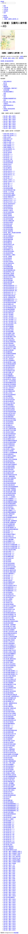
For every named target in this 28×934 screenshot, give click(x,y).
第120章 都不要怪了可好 (9, 336)
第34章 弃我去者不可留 (9, 190)
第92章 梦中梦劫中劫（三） (10, 288)
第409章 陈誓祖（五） (9, 827)
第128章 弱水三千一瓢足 (9, 348)
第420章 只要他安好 (8, 846)
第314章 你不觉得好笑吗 (9, 665)
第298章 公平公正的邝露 (9, 638)
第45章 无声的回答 (8, 208)
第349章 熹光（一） (8, 725)
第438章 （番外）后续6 (9, 875)
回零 (4, 95)
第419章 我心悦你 (7, 844)
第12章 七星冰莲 (7, 152)
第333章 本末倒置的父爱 (9, 698)
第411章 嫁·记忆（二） (9, 831)
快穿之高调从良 (7, 81)
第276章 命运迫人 (7, 600)
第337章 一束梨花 (7, 704)
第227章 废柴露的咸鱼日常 (10, 517)
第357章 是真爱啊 (7, 739)
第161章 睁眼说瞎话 (8, 404)
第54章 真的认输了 (8, 224)
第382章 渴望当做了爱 (9, 781)
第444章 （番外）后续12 (9, 885)
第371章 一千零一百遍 (9, 762)
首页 (4, 5)
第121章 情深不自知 (8, 338)
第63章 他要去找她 (8, 239)
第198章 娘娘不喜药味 (9, 467)
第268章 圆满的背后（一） (10, 587)
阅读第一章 (3, 61)
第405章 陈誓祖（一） (9, 820)
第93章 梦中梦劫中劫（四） (10, 290)
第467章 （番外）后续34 (9, 121)
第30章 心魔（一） (8, 183)
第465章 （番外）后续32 (9, 124)
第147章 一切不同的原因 (9, 381)
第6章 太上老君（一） (9, 142)
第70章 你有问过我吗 (8, 251)
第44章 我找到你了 (8, 207)
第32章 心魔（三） (8, 186)
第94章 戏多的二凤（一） (9, 292)
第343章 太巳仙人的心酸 (9, 715)
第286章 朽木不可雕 (8, 617)
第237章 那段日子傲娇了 (9, 534)
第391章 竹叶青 (7, 796)
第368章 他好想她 (7, 757)
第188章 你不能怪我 (8, 450)
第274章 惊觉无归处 (8, 597)
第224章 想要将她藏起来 (9, 512)
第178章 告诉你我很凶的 (9, 433)
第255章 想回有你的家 (9, 565)
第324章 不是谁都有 (8, 682)
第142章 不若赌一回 (8, 372)
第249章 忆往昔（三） (9, 554)
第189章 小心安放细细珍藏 (10, 452)
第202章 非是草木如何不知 (10, 474)
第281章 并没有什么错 (9, 609)
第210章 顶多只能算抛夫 (9, 488)
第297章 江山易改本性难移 (10, 636)
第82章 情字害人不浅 (8, 271)
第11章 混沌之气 (7, 150)
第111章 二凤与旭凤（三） (10, 321)
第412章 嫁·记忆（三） (9, 832)
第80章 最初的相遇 (8, 268)
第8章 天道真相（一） (9, 145)
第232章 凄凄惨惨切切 (9, 525)
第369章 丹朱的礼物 (8, 759)
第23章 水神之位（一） (9, 171)
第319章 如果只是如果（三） (10, 674)
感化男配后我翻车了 (8, 91)
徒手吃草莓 (6, 90)
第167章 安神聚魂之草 (9, 415)
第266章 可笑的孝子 (8, 583)
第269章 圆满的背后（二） (10, 588)
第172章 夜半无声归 (8, 423)
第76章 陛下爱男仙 (8, 261)
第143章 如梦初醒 (7, 374)
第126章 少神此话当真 (9, 345)
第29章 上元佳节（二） (9, 181)
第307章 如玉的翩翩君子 (9, 653)
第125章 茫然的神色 (8, 343)
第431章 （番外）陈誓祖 (9, 863)
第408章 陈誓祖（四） (9, 825)
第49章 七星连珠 (7, 215)
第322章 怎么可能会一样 (9, 679)
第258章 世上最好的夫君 (9, 570)
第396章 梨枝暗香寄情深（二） (11, 805)
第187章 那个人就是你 (9, 449)
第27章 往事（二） (8, 178)
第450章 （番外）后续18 (9, 895)
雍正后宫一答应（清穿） (9, 101)
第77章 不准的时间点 (8, 263)
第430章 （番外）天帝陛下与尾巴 (11, 861)
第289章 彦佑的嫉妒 (8, 623)
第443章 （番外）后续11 (9, 883)
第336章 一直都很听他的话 (10, 703)
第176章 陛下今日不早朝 (9, 430)
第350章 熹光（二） (8, 727)
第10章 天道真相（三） (9, 149)
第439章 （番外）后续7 (9, 877)
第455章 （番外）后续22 (9, 904)
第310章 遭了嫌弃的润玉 (9, 658)
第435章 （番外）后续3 (9, 870)
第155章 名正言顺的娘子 (9, 394)
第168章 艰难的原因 (8, 416)
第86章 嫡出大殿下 (8, 278)
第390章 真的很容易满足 (9, 795)
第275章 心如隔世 (7, 599)
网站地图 (16, 932)
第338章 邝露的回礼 (8, 706)
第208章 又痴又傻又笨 (9, 485)
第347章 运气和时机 (8, 721)
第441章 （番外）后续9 (9, 880)
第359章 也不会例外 (8, 742)
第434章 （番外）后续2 (9, 868)
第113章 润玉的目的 (8, 324)
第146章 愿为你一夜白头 (9, 379)
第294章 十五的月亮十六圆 (10, 631)
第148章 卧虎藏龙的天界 (9, 382)
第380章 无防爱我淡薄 (9, 778)
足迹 (4, 12)
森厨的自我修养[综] (8, 105)
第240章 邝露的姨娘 (8, 539)
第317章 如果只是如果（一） (10, 670)
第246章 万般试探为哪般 (9, 549)
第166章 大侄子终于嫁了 (9, 413)
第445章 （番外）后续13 (9, 887)
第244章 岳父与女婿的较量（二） (11, 546)
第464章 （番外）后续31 (9, 126)
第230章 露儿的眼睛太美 (9, 522)
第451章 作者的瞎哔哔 (9, 897)
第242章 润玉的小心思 (9, 542)
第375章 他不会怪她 (8, 769)
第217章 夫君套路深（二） (10, 500)
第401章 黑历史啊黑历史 (9, 814)
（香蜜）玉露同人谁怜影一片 (10, 19)
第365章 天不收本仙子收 (9, 752)
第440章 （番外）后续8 (9, 878)
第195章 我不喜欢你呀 (9, 462)
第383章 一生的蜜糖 (8, 783)
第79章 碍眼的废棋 (8, 266)
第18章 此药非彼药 (8, 162)
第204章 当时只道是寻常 (9, 478)
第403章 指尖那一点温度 (9, 817)
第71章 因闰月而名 (8, 253)
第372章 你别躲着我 (8, 764)
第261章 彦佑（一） (8, 575)
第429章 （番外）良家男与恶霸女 (11, 860)
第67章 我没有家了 (8, 246)
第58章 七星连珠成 (8, 230)
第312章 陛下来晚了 (8, 662)
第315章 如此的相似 (8, 667)
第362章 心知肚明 (7, 747)
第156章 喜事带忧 (7, 396)
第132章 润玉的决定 (8, 355)
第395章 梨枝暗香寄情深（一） (11, 803)
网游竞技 (5, 17)
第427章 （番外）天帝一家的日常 (11, 856)
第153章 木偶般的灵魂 (9, 391)
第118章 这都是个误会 (9, 333)
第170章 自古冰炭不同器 (9, 420)
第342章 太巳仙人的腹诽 (9, 713)
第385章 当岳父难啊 (8, 786)
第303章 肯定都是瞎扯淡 (9, 646)
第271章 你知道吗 (7, 592)
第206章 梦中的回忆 (8, 481)
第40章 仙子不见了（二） (9, 200)
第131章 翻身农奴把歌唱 (9, 353)
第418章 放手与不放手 (9, 843)
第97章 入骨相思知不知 (9, 297)
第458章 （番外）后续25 (9, 909)
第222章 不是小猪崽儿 (9, 508)
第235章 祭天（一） (8, 531)
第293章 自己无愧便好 (9, 629)
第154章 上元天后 (7, 392)
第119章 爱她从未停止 (9, 334)
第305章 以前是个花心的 (9, 650)
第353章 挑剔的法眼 (8, 732)
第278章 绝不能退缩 (8, 604)
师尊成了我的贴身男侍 (9, 108)
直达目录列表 (10, 61)
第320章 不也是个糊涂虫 (9, 675)
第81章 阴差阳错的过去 (9, 270)
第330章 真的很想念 (8, 692)
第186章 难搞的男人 (8, 447)
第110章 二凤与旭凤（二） (10, 319)
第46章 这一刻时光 (8, 210)
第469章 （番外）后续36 (9, 117)
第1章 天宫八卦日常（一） (10, 133)
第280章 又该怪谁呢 (8, 607)
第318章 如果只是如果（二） (10, 672)
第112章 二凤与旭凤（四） (10, 323)
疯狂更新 (5, 110)
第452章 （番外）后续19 (9, 899)
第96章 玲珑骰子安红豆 (9, 295)
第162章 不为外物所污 (9, 406)
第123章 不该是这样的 (9, 340)
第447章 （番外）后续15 (9, 890)
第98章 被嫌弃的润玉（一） (10, 299)
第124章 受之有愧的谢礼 (9, 341)
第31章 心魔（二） (8, 184)
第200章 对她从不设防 (9, 471)
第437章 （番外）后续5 (9, 873)
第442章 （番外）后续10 (9, 882)
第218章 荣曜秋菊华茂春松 (10, 502)
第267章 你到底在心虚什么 (10, 585)
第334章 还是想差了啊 (9, 699)
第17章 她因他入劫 (8, 161)
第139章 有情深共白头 (9, 367)
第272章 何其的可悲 (8, 594)
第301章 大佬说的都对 (9, 643)
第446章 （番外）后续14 (9, 889)
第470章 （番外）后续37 (9, 58)
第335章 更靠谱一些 (8, 701)
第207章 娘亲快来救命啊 (9, 483)
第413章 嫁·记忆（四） (9, 834)
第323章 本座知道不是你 (9, 681)
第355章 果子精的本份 (9, 735)
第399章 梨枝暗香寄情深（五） (11, 810)
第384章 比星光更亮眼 (9, 785)
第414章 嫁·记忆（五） (9, 836)
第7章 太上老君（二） (9, 144)
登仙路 (5, 84)
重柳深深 (5, 86)
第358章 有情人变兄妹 (9, 740)
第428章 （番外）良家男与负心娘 (11, 858)
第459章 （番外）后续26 (9, 911)
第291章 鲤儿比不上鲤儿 (9, 626)
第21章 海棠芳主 (7, 167)
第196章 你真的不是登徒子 (10, 464)
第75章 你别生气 (7, 259)
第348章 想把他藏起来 (9, 723)
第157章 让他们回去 (8, 398)
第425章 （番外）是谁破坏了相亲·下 (12, 853)
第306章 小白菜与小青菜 (9, 652)
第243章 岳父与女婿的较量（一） (11, 544)
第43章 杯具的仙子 (8, 205)
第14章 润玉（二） (8, 155)
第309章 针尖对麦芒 (8, 657)
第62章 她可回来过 (8, 237)
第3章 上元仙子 (7, 137)
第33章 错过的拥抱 (8, 188)
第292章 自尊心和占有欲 (9, 628)
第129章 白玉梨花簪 (8, 350)
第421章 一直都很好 (8, 848)
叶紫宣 (21, 56)
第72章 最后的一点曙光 (9, 254)
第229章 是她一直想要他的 (10, 520)
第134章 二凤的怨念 (8, 358)
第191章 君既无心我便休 (9, 456)
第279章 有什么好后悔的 (9, 606)
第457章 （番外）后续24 (9, 907)
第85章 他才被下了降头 (9, 277)
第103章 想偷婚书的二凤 (9, 307)
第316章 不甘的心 (7, 669)
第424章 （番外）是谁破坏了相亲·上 (12, 851)
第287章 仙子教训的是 (9, 619)
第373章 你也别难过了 (9, 766)
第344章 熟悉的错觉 (8, 716)
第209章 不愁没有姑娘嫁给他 (10, 486)
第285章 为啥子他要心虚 (9, 616)
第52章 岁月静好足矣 (8, 220)
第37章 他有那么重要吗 (9, 195)
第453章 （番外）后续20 (9, 900)
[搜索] (1, 3)
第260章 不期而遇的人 (9, 573)
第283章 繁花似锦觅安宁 (9, 612)
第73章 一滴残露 (7, 256)
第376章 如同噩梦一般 (9, 771)
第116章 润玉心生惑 (8, 329)
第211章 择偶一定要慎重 (9, 490)
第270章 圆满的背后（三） (10, 590)
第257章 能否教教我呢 (9, 568)
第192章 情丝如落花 (8, 457)
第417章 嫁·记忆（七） (9, 841)
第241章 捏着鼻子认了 (9, 541)
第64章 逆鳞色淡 (7, 241)
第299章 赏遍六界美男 (9, 640)
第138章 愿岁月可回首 (9, 365)
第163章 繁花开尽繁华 (9, 408)
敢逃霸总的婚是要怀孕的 (9, 98)
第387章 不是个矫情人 (9, 790)
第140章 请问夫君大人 (9, 369)
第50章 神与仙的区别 (8, 217)
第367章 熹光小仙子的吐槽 (10, 756)
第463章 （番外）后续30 (9, 128)
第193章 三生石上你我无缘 (10, 459)
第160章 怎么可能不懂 (9, 403)
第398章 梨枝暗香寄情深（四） (11, 808)
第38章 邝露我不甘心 (8, 196)
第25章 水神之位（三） (9, 174)
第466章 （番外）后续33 (9, 123)
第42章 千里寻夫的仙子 (9, 203)
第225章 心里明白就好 (9, 513)
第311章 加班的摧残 (8, 660)
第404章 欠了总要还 (8, 819)
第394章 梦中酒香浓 (8, 802)
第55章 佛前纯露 (7, 225)
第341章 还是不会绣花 (9, 711)
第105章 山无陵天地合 (9, 311)
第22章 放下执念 (7, 169)
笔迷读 (2, 1)
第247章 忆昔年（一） (9, 551)
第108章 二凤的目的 (8, 316)
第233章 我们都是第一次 (9, 527)
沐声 (4, 96)
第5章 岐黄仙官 (7, 140)
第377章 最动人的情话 (9, 773)
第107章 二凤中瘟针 (8, 314)
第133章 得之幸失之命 (9, 357)
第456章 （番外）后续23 (9, 906)
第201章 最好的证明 (8, 473)
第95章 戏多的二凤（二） (9, 294)
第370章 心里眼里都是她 (9, 761)
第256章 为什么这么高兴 (9, 566)
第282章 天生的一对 (8, 611)
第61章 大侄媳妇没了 (8, 236)
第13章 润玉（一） (8, 154)
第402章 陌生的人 (7, 815)
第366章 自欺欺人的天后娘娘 (10, 754)
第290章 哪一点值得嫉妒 (9, 624)
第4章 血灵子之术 (7, 138)
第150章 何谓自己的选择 (9, 386)
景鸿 (4, 100)
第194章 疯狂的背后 (8, 461)
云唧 (4, 93)
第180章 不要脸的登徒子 (9, 437)
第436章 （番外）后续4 (9, 871)
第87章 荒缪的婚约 (8, 280)
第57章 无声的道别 (8, 229)
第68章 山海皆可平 (8, 248)
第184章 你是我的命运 (9, 444)
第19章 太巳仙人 (7, 164)
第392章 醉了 (6, 798)
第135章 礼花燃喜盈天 (9, 360)
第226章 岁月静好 (7, 515)
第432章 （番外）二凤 (9, 865)
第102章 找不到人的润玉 (9, 306)
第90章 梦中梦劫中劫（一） (10, 285)
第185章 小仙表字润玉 (9, 445)
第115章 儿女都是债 (8, 328)
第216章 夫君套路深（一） (10, 498)
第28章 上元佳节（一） (9, 179)
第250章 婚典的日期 (8, 556)
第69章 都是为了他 (8, 249)
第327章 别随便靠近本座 (9, 687)
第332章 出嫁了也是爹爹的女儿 (11, 696)
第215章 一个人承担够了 (9, 496)
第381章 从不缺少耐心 (9, 779)
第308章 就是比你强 (8, 655)
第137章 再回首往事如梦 (9, 363)
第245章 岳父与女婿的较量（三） (11, 548)
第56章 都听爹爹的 (8, 227)
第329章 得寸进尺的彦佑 (9, 691)
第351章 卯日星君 (7, 728)
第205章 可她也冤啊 (8, 479)
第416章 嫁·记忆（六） (9, 839)
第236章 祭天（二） (8, 532)
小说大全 (5, 9)
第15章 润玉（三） (8, 157)
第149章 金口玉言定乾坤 (9, 384)
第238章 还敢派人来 (8, 536)
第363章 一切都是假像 (9, 749)
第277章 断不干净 (7, 602)
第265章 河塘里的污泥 (9, 582)
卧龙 (4, 107)
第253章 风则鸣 (7, 561)
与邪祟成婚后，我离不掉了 (10, 88)
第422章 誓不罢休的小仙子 (10, 849)
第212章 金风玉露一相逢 (9, 491)
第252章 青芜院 (7, 560)
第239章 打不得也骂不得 (9, 537)
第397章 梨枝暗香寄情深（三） (11, 807)
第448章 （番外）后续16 (9, 892)
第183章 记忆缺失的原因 (9, 442)
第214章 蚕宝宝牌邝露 (9, 495)
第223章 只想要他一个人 (9, 510)
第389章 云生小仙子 (8, 793)
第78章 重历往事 (7, 265)
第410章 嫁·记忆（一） (9, 829)
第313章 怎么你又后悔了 (9, 664)
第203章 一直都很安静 (9, 476)
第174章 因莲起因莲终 (9, 427)
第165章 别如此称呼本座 (9, 411)
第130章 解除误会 (7, 352)
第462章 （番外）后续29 (9, 916)
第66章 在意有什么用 (8, 244)
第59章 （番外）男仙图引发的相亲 (12, 232)
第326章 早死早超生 (8, 686)
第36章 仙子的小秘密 (8, 193)
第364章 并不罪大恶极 (9, 750)
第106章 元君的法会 (8, 312)
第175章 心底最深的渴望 (9, 428)
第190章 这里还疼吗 (8, 454)
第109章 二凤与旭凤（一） (10, 317)
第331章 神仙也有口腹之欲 (10, 694)
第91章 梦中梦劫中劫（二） (10, 287)
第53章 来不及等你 (8, 222)
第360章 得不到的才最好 (9, 744)
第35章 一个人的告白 (8, 191)
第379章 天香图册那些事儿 (10, 776)
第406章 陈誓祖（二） (9, 822)
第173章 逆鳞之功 (7, 425)
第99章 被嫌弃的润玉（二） (10, 300)
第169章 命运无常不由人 (9, 418)
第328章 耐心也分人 (8, 689)
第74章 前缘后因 (7, 258)
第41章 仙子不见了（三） (9, 202)
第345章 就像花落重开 (9, 718)
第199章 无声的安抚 (8, 469)
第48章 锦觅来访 (7, 213)
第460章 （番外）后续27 (9, 912)
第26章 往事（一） (8, 176)
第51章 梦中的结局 (8, 219)
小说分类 (5, 7)
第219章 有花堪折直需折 (9, 503)
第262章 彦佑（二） (8, 577)
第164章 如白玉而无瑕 (9, 409)
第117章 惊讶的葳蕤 (8, 331)
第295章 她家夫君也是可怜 (10, 633)
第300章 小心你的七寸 (9, 641)
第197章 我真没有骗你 (9, 466)
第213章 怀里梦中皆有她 (9, 493)
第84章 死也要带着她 (8, 275)
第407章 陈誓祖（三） (9, 824)
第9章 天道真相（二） (9, 147)
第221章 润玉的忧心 (8, 507)
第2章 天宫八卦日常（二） (10, 135)
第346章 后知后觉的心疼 (9, 720)
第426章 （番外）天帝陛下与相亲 (11, 854)
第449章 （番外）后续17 (9, 894)
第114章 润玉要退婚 (8, 326)
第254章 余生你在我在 (9, 563)
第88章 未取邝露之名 (8, 282)
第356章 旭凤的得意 (8, 737)
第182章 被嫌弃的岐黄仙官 (10, 440)
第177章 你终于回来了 (9, 432)
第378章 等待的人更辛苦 (9, 774)
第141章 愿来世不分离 (9, 370)
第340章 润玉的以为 (8, 710)
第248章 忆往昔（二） (9, 553)
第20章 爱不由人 (7, 166)
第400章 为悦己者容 (8, 812)
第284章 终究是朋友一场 (9, 614)
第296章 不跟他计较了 (9, 635)
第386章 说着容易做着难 (9, 788)
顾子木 (5, 83)
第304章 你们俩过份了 (9, 648)
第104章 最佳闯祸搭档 (9, 309)
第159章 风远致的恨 (8, 401)
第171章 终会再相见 (8, 421)
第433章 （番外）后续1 (9, 866)
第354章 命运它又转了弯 (9, 733)
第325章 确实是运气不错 (9, 684)
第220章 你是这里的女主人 (10, 505)
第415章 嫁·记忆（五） (9, 837)
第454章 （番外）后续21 (9, 902)
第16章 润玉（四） (8, 159)
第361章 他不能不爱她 (9, 745)
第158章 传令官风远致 (9, 399)
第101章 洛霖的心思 (8, 304)
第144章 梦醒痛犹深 (8, 375)
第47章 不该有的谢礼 (8, 212)
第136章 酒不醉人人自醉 (9, 362)
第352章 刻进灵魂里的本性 (10, 730)
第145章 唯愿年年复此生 (9, 377)
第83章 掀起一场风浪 (8, 273)
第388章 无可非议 (7, 791)
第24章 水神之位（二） (9, 173)
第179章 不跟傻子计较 (9, 435)
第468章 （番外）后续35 (9, 119)
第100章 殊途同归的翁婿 (9, 302)
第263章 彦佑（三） (8, 578)
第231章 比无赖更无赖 (9, 524)
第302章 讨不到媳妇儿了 (9, 645)
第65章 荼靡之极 (7, 242)
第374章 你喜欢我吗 (8, 767)
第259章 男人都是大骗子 (9, 571)
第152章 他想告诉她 (8, 389)
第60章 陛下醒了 (7, 234)
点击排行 (5, 11)
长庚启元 (5, 103)
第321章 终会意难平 (8, 677)
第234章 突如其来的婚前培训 (10, 529)
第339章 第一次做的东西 (9, 708)
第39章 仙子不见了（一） (9, 198)
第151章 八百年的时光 (9, 387)
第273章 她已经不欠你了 (9, 595)
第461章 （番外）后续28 (9, 914)
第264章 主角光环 (7, 580)
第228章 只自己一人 (8, 519)
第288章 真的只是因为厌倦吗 (10, 621)
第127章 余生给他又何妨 (9, 346)
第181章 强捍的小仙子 (9, 438)
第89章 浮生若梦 (7, 283)
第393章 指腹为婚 (7, 800)
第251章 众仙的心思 (8, 558)
